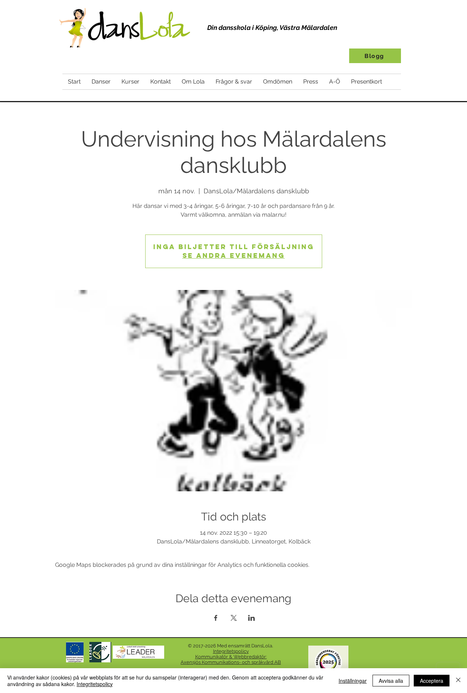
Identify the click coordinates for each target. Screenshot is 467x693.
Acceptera (431, 680)
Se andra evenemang (233, 255)
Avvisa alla (391, 680)
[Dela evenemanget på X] (233, 618)
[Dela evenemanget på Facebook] (215, 618)
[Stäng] (458, 680)
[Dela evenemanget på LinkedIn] (251, 618)
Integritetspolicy (95, 684)
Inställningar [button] (353, 680)
